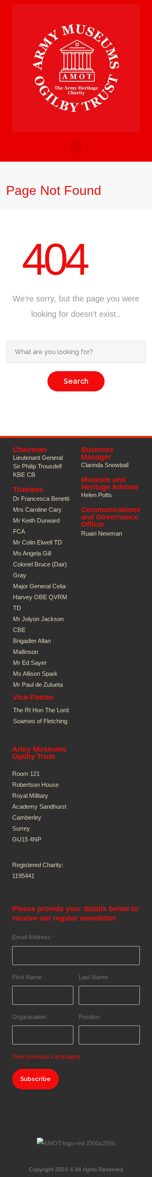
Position (89, 1016)
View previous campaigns (46, 1056)
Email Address (33, 936)
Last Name (93, 977)
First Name (27, 977)
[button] (76, 147)
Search (76, 381)
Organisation (29, 1016)
